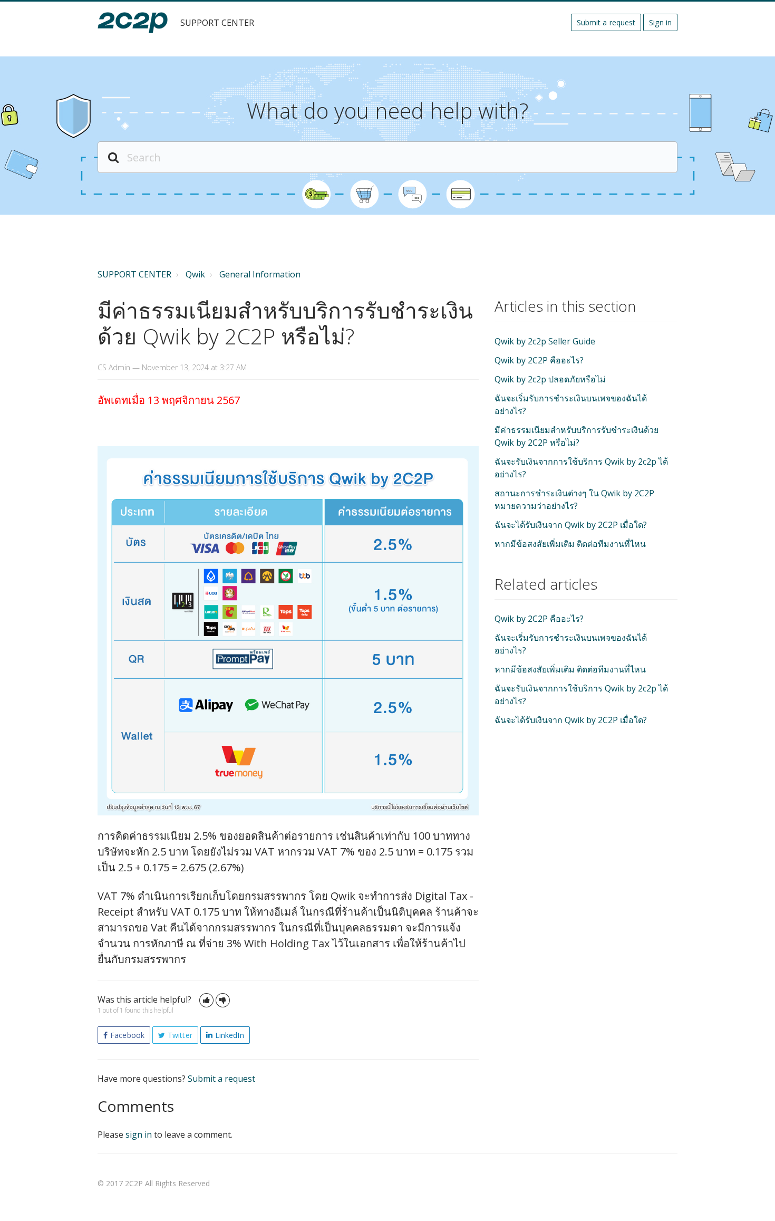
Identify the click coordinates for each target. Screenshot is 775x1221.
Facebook (127, 1035)
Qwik (195, 274)
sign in (138, 1134)
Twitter (180, 1035)
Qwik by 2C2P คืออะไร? (539, 360)
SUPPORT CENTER (134, 274)
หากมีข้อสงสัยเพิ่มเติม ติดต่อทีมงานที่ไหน (570, 544)
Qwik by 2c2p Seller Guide (545, 341)
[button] (206, 1000)
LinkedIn (229, 1035)
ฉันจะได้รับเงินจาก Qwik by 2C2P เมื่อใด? (571, 525)
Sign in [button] (660, 22)
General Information (260, 274)
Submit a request (606, 22)
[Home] (133, 22)
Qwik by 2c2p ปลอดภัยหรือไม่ (550, 379)
